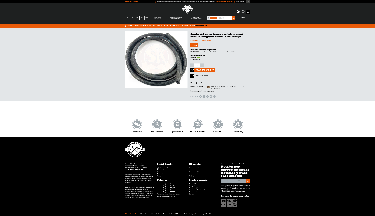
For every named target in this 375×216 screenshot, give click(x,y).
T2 (132, 18)
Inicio (130, 26)
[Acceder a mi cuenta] (238, 12)
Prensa (159, 176)
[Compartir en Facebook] (200, 96)
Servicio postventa (194, 192)
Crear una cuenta (194, 168)
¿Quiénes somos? (162, 168)
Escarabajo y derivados (145, 26)
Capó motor (189, 26)
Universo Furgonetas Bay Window (167, 186)
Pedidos (191, 176)
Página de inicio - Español (218, 1)
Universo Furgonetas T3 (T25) (166, 188)
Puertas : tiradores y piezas (170, 26)
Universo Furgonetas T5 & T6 (166, 192)
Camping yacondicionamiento (196, 18)
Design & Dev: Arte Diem (207, 214)
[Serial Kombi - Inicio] (187, 9)
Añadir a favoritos (202, 75)
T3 (137, 18)
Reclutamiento (161, 172)
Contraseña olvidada (195, 172)
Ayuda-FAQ (192, 184)
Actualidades (161, 170)
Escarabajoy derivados (157, 18)
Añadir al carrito (205, 70)
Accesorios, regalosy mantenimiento (176, 18)
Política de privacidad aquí (238, 191)
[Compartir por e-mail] (214, 96)
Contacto (192, 194)
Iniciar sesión (193, 170)
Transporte (192, 186)
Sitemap (197, 214)
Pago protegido (193, 188)
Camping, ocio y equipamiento (166, 196)
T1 (127, 18)
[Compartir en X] (204, 96)
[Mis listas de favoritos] (243, 12)
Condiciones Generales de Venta (165, 214)
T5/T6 (147, 18)
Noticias (243, 18)
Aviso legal (191, 214)
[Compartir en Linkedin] (211, 96)
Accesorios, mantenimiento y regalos (168, 194)
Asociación (160, 174)
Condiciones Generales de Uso (146, 214)
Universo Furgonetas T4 (164, 190)
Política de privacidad (181, 214)
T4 (142, 18)
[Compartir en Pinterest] (207, 96)
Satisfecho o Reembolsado (197, 190)
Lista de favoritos (194, 174)
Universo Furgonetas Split (165, 184)
